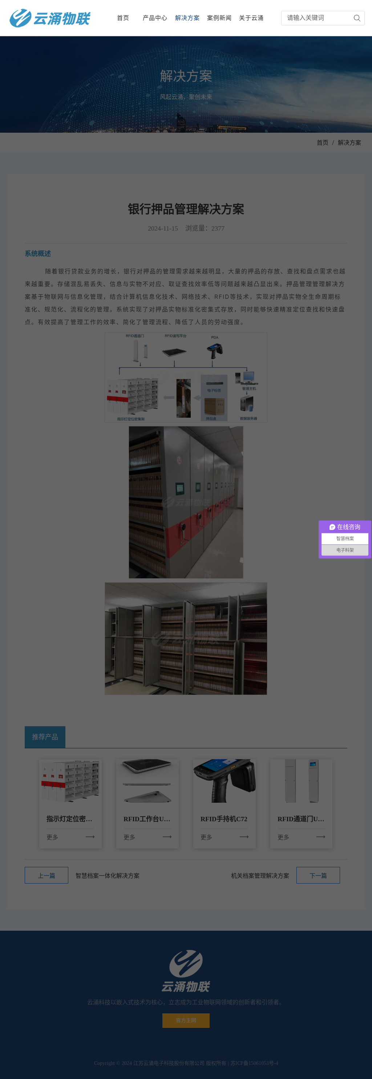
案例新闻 (219, 18)
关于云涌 (251, 18)
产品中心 (155, 18)
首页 (123, 18)
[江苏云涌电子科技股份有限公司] (50, 18)
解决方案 (187, 18)
